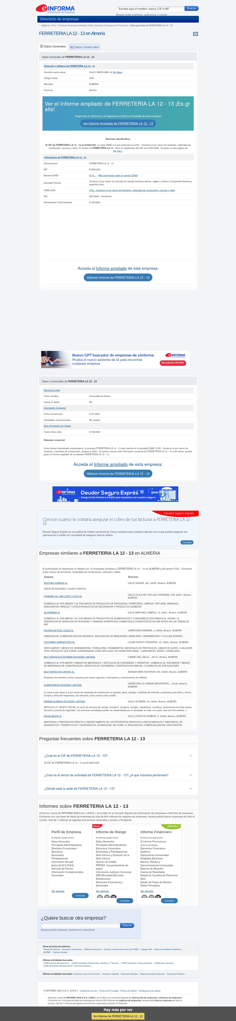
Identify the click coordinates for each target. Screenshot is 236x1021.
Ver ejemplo (57, 891)
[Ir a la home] (55, 7)
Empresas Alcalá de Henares (152, 973)
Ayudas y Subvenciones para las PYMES (121, 949)
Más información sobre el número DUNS (118, 175)
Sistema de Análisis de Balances (167, 949)
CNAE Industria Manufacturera (56, 963)
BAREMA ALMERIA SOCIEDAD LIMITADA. (65, 701)
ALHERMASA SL (52, 612)
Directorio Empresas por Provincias (111, 25)
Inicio (53, 25)
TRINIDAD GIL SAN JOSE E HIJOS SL (63, 596)
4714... (93, 175)
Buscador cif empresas (72, 949)
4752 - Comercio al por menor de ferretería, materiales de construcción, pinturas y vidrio (132, 190)
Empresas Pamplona (176, 973)
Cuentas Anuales (60, 952)
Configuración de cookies (150, 990)
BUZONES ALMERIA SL (56, 583)
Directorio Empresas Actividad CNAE (75, 25)
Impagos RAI (146, 949)
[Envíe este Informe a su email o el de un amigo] (195, 33)
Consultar (80, 895)
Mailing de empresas (93, 949)
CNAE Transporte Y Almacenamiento (136, 963)
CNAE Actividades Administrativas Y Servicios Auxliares (67, 965)
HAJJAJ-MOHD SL (53, 716)
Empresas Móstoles (129, 973)
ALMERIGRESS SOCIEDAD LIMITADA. (63, 685)
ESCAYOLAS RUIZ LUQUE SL (59, 630)
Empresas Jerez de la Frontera (87, 973)
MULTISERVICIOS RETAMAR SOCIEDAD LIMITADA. (70, 657)
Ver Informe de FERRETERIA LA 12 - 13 (118, 1016)
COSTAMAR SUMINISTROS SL (59, 642)
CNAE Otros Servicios (164, 963)
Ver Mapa (117, 72)
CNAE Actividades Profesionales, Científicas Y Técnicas (95, 963)
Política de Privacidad (108, 990)
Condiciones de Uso (88, 990)
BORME (47, 952)
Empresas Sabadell (110, 973)
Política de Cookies (128, 990)
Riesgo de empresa (52, 949)
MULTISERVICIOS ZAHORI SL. (59, 671)
